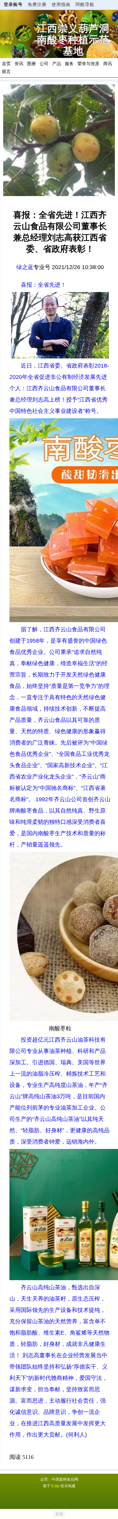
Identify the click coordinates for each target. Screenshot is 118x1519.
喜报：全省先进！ (43, 285)
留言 (6, 71)
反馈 (59, 1514)
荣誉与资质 (88, 63)
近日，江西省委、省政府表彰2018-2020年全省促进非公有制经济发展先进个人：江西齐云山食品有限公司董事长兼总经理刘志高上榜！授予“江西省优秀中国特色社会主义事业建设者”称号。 (59, 388)
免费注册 (37, 4)
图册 (31, 63)
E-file (55, 1486)
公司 (44, 63)
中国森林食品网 (65, 1479)
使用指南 (61, 4)
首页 (6, 63)
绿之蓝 (24, 267)
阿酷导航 (85, 4)
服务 (69, 63)
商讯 (107, 63)
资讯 (18, 63)
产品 (56, 63)
